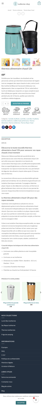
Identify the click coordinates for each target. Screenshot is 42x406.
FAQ (3, 351)
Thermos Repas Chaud (29, 10)
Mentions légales (7, 362)
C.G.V (3, 355)
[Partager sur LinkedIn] (13, 127)
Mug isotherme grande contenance (10, 304)
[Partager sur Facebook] (3, 127)
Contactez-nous (6, 382)
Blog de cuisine (6, 386)
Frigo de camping (7, 334)
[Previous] (4, 37)
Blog (2, 391)
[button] (2, 3)
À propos (4, 347)
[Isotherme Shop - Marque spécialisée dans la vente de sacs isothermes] (21, 3)
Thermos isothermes (17, 10)
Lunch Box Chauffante (32, 119)
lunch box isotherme (7, 121)
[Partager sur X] (6, 127)
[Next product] (19, 13)
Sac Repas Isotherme (8, 325)
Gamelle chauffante (13, 119)
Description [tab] (5, 139)
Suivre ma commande (8, 377)
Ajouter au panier (21, 103)
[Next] (37, 37)
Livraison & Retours (8, 366)
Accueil (9, 10)
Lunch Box (23, 119)
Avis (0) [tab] (3, 143)
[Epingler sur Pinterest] (10, 127)
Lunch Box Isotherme (8, 321)
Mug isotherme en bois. (31, 303)
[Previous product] (22, 13)
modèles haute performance (21, 121)
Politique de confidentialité (10, 359)
